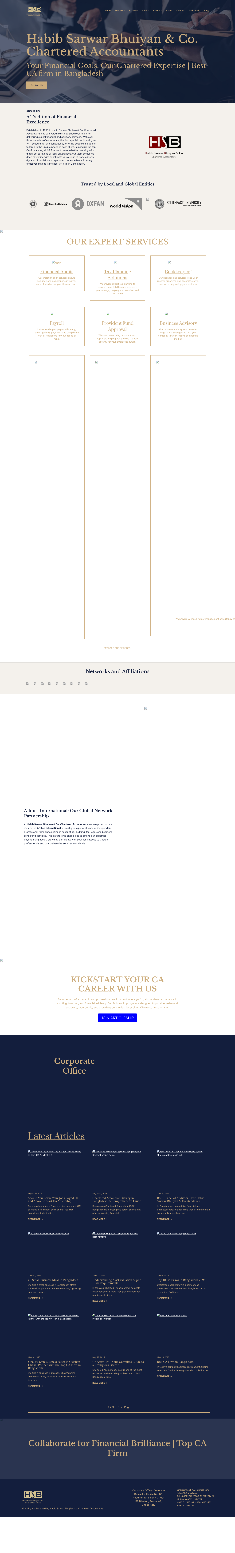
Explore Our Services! (117, 648)
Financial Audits (56, 272)
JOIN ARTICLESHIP (117, 1018)
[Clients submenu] (161, 10)
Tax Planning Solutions (117, 275)
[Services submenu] (124, 10)
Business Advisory (178, 323)
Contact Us (37, 85)
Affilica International (49, 828)
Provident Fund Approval (117, 326)
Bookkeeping (178, 272)
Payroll (57, 323)
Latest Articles (56, 1136)
